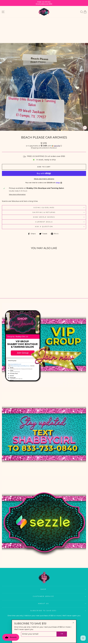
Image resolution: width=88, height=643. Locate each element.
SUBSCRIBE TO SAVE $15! (43, 610)
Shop (43, 589)
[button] (44, 146)
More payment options (44, 179)
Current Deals (44, 222)
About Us (43, 603)
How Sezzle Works (44, 217)
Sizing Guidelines (44, 207)
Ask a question (44, 226)
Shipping (34, 148)
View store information (17, 194)
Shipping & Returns (44, 212)
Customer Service (43, 596)
